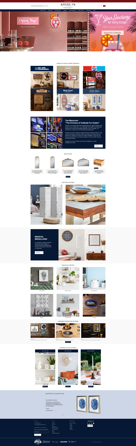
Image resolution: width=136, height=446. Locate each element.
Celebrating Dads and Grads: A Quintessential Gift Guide (91, 339)
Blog (52, 425)
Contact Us (53, 424)
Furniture (71, 425)
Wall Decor (71, 429)
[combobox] (39, 6)
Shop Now (38, 252)
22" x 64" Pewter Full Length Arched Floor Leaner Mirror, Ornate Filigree (52, 172)
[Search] (47, 6)
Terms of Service (54, 429)
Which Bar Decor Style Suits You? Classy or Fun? (39, 339)
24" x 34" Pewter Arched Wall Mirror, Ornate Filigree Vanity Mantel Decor (83, 172)
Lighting (71, 426)
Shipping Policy (54, 426)
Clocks (71, 424)
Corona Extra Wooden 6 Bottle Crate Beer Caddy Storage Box (99, 172)
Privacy (53, 430)
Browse (44, 386)
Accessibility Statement (55, 433)
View (67, 176)
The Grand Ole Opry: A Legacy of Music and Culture (64, 339)
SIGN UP (37, 434)
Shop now (97, 145)
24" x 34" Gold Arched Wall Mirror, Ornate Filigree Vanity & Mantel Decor (68, 172)
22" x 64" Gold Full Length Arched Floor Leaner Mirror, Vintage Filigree (37, 172)
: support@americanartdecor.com (40, 424)
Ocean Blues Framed (49, 410)
